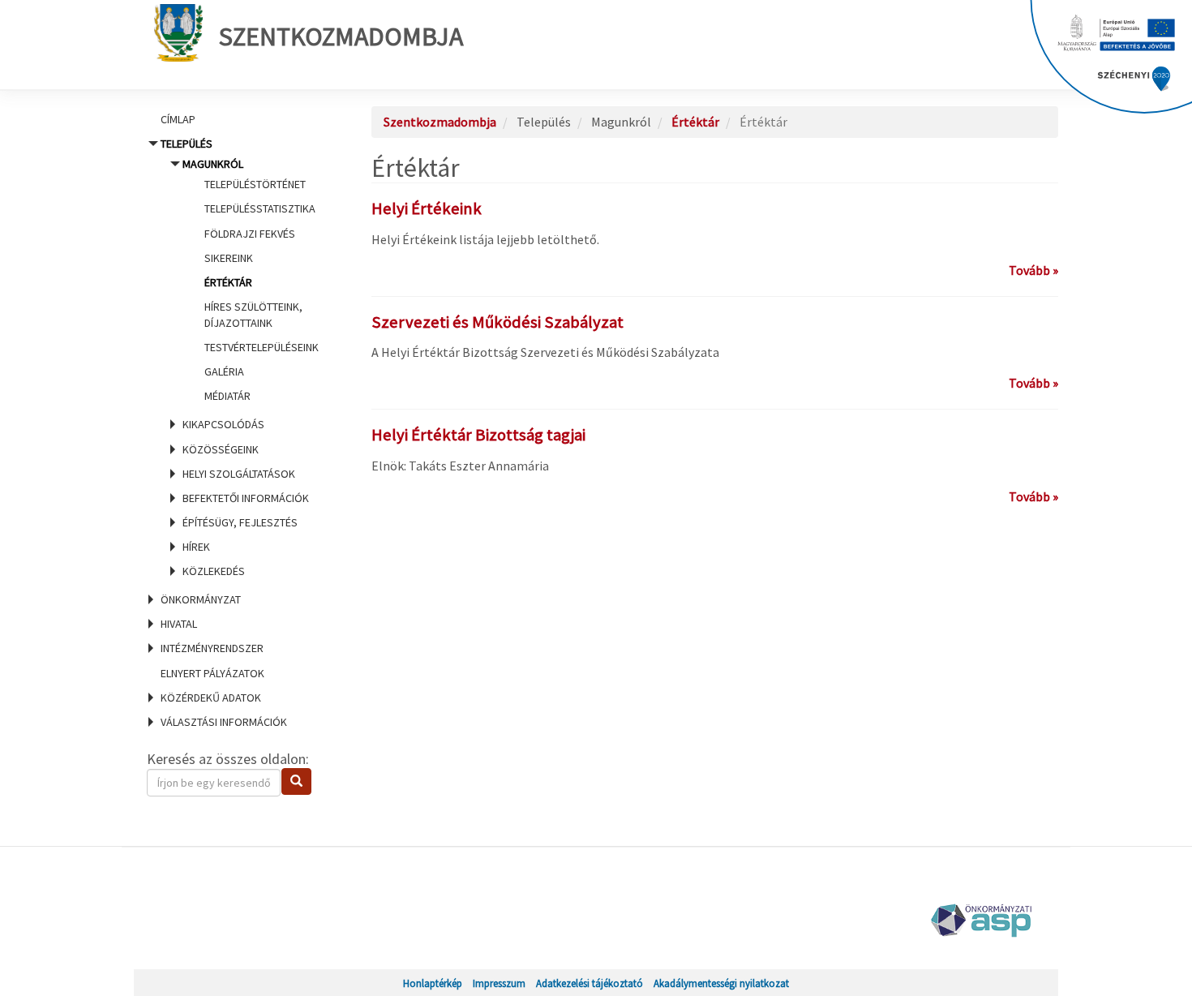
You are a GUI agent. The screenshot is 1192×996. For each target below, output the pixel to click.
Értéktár (228, 282)
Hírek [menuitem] (196, 546)
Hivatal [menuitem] (179, 623)
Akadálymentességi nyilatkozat (721, 983)
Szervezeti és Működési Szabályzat (497, 322)
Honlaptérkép (432, 983)
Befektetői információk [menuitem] (245, 498)
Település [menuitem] (240, 357)
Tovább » (1033, 270)
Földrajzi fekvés (249, 233)
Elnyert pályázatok (212, 673)
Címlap (178, 119)
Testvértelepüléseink (261, 347)
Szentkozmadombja (341, 36)
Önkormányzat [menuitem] (201, 599)
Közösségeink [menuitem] (220, 449)
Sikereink (228, 258)
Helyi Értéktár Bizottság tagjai (478, 434)
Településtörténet (255, 184)
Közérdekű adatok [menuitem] (211, 697)
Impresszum (499, 983)
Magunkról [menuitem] (250, 280)
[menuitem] (239, 119)
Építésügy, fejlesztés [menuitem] (240, 522)
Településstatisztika (259, 208)
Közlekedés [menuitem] (213, 571)
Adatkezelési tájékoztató (589, 983)
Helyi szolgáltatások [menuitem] (238, 473)
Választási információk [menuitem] (224, 722)
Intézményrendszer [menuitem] (212, 648)
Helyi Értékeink (426, 208)
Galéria (224, 371)
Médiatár (227, 396)
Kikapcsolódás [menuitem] (223, 424)
